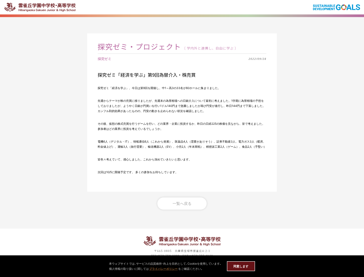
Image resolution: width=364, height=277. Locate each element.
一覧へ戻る (182, 203)
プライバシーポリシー (163, 269)
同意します (241, 266)
